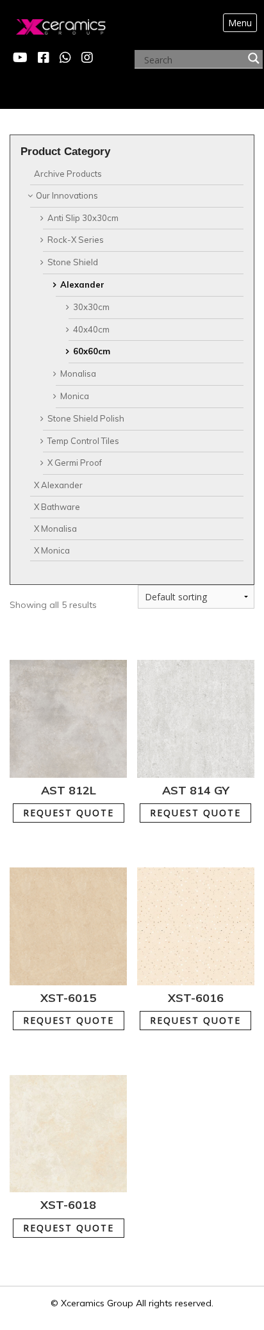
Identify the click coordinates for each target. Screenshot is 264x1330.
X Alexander (58, 485)
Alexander (82, 284)
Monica (74, 396)
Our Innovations (67, 195)
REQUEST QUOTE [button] (76, 806)
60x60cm (91, 351)
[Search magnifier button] (254, 58)
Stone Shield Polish (85, 418)
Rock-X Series (75, 239)
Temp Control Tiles (83, 441)
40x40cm (91, 329)
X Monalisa (55, 528)
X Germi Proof (74, 462)
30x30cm (91, 307)
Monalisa (78, 373)
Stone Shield (72, 262)
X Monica (52, 550)
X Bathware (57, 507)
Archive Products (68, 173)
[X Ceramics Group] (47, 23)
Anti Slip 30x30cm (83, 218)
